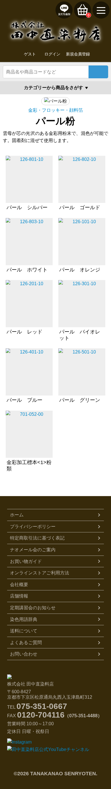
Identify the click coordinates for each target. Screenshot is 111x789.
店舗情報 (19, 596)
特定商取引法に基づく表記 (37, 538)
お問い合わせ (23, 654)
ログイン (52, 54)
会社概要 (19, 584)
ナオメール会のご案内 (33, 549)
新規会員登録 (78, 54)
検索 (98, 71)
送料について (23, 630)
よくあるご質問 (26, 642)
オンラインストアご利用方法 (39, 572)
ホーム (17, 514)
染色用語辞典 (23, 619)
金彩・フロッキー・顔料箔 (55, 110)
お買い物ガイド (26, 561)
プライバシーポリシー (33, 526)
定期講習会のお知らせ (33, 607)
